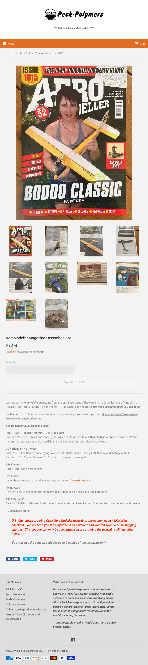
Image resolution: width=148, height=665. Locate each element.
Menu (11, 43)
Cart (142, 43)
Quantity (11, 362)
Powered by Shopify (57, 650)
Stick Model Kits (15, 589)
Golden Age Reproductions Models (26, 609)
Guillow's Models (15, 604)
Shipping (11, 351)
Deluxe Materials (80, 480)
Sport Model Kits (15, 594)
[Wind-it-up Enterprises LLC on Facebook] (73, 640)
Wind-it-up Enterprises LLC (28, 650)
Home (9, 53)
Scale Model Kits (15, 599)
